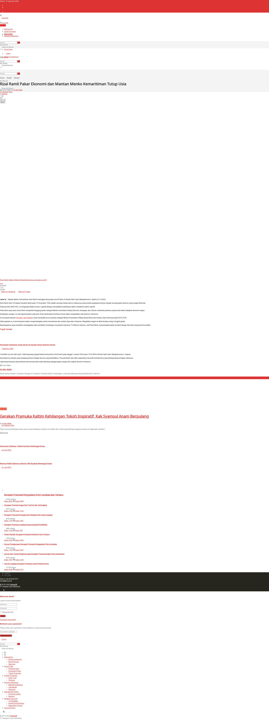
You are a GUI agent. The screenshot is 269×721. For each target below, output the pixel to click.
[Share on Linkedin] (0, 294)
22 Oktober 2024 (6, 92)
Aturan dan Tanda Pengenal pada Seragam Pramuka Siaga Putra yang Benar (34, 554)
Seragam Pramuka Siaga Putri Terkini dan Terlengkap (25, 505)
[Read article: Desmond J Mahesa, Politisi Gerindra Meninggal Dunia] (134, 438)
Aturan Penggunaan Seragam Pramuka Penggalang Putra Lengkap (30, 544)
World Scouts (13, 662)
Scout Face (8, 49)
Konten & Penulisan (16, 703)
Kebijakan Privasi (15, 705)
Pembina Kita (13, 669)
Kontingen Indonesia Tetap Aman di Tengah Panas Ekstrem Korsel (27, 345)
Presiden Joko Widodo (24, 318)
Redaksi (7, 5)
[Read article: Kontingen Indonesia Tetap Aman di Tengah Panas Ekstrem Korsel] (134, 337)
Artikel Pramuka (10, 675)
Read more (4, 433)
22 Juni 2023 (6, 467)
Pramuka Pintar (14, 671)
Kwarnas (11, 664)
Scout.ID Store (9, 708)
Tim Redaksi (13, 701)
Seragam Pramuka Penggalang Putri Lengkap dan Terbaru (33, 494)
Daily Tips (12, 678)
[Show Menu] (0, 69)
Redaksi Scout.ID (10, 699)
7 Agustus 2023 (7, 349)
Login (7, 11)
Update (9, 78)
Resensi (11, 696)
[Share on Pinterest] (2, 294)
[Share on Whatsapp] (31, 292)
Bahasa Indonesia (15, 685)
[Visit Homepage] (4, 18)
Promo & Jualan (14, 694)
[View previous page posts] (0, 351)
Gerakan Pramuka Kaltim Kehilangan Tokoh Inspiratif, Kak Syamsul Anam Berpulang (74, 416)
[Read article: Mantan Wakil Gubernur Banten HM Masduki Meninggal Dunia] (134, 456)
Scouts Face (8, 666)
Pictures (11, 680)
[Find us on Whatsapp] (7, 590)
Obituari (17, 78)
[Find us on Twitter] (3, 590)
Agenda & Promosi (11, 692)
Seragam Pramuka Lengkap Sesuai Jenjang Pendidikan (25, 524)
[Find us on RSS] (10, 590)
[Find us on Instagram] (6, 590)
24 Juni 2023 (6, 450)
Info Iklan (8, 7)
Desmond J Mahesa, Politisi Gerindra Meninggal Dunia (22, 446)
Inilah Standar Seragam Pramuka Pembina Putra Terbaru (27, 534)
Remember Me (8, 612)
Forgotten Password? (8, 620)
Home (2, 78)
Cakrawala (12, 687)
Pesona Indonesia (11, 57)
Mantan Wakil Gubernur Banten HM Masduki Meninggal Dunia (26, 463)
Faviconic (12, 689)
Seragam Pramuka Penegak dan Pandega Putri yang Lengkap (28, 515)
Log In (3, 639)
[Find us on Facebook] (1, 590)
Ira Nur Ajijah (17, 90)
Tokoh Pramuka (14, 673)
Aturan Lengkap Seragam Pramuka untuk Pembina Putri (26, 564)
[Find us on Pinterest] (9, 590)
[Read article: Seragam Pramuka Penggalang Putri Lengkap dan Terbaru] (136, 480)
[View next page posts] (2, 351)
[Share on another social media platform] (0, 296)
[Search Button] (18, 73)
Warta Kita (8, 29)
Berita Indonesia (15, 659)
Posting (3, 25)
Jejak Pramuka (10, 31)
